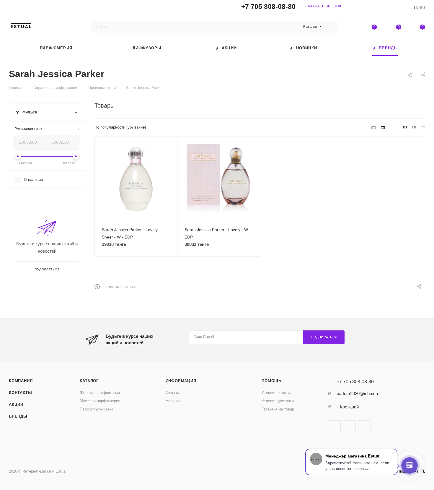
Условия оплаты (276, 392)
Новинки (173, 401)
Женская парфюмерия (100, 392)
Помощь (271, 381)
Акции (16, 404)
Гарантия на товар (278, 409)
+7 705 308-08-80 (268, 6)
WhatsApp (364, 426)
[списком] (414, 127)
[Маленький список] (373, 127)
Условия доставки (278, 401)
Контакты (20, 392)
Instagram (349, 426)
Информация (181, 381)
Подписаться (324, 337)
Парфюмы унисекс (96, 409)
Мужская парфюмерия (100, 401)
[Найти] (331, 27)
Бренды (18, 416)
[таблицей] (423, 127)
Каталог (89, 381)
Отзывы (173, 392)
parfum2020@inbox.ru (358, 393)
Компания (20, 381)
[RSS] (410, 74)
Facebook (334, 426)
